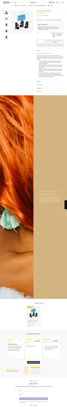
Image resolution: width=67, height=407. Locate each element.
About (38, 50)
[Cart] (62, 2)
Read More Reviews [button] (33, 362)
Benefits (39, 81)
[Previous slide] (5, 349)
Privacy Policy (40, 401)
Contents (39, 91)
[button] (23, 5)
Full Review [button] (11, 357)
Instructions (39, 84)
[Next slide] (62, 349)
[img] (11, 339)
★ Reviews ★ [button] (65, 204)
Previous (12, 22)
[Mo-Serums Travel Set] (33, 313)
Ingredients (39, 88)
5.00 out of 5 (16, 369)
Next (31, 22)
